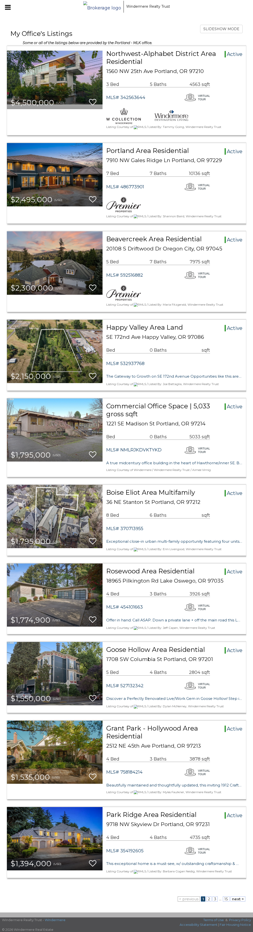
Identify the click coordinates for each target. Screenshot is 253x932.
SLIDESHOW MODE (221, 29)
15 (226, 899)
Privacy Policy (240, 920)
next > (238, 899)
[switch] (92, 102)
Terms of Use (213, 920)
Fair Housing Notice (235, 925)
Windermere (55, 920)
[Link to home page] (102, 6)
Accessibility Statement (198, 925)
